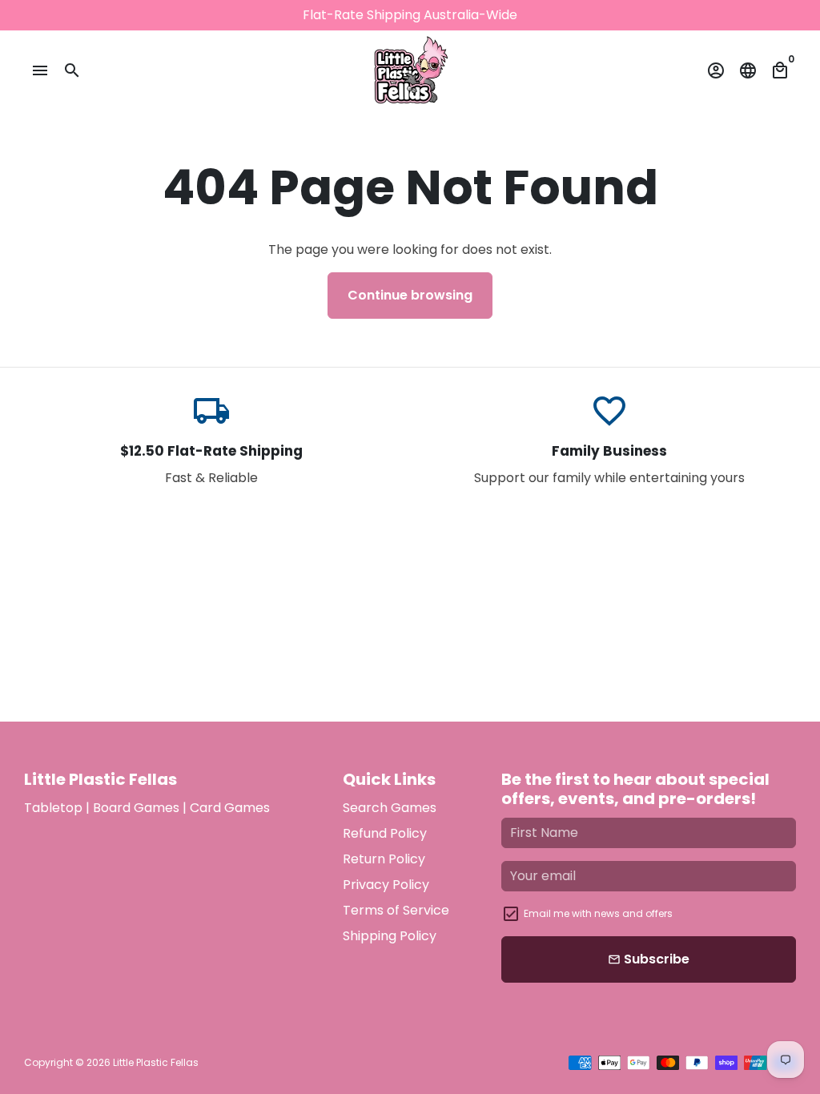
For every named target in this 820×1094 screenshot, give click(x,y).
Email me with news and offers (598, 913)
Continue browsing (410, 295)
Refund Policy (385, 833)
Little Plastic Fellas (156, 1062)
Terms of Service (396, 910)
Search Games (389, 807)
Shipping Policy (389, 936)
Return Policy (384, 859)
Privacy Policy (386, 884)
